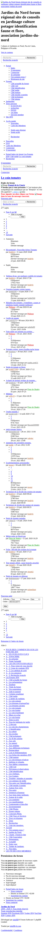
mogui (11, 465)
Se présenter (15, 75)
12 (12, 481)
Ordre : (6, 601)
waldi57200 (13, 369)
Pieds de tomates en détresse (17, 576)
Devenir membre (17, 115)
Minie (29, 376)
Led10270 (13, 320)
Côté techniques (17, 97)
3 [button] (6, 224)
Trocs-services (11, 104)
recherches (15, 108)
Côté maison (15, 92)
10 (12, 476)
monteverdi (13, 414)
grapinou (12, 352)
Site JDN (9, 117)
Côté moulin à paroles (19, 95)
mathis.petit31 (32, 363)
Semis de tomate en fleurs (16, 367)
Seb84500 (13, 291)
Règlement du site (18, 79)
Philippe (12, 307)
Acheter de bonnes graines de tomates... (21, 380)
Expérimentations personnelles (17, 463)
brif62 (29, 532)
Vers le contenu (7, 52)
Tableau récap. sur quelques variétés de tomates (24, 276)
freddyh (12, 252)
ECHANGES (16, 106)
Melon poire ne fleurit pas (16, 536)
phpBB (15, 920)
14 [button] (7, 232)
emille (11, 445)
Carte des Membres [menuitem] (18, 126)
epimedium (31, 590)
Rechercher (31, 166)
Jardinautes (10, 101)
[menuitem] (18, 130)
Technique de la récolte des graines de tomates (23, 492)
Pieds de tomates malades (15, 518)
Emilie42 (12, 383)
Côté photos (15, 99)
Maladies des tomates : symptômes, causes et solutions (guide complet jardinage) (23, 304)
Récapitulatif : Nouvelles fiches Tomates (21, 250)
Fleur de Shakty (33, 389)
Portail (8, 66)
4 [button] (6, 226)
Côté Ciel (14, 86)
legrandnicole (14, 432)
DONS (13, 110)
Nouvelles (15, 123)
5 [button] (6, 228)
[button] (11, 212)
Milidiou (9, 394)
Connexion (15, 72)
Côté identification (18, 88)
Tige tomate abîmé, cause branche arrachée (22, 563)
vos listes (14, 112)
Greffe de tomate (12, 318)
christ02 (12, 565)
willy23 (12, 396)
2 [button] (6, 221)
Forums (9, 81)
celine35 (12, 521)
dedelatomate (14, 578)
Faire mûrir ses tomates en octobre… (20, 332)
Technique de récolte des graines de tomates (23, 505)
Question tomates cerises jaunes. (18, 289)
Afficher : (7, 599)
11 (12, 478)
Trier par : (26, 599)
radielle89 (31, 327)
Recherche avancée (10, 169)
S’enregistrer (16, 70)
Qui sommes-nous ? (18, 77)
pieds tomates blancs (14, 429)
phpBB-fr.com (15, 926)
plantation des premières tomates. (18, 443)
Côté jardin (15, 90)
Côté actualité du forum (20, 84)
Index (13, 68)
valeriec (30, 438)
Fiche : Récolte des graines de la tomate (21, 549)
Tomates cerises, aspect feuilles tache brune (22, 349)
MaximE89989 (33, 425)
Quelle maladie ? (12, 412)
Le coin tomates (11, 177)
